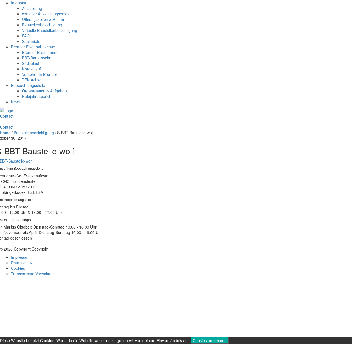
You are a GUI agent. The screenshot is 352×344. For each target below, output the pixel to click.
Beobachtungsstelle (28, 85)
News (16, 101)
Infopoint (18, 2)
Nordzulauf (31, 68)
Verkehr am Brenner (39, 74)
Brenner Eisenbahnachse (33, 46)
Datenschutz (22, 262)
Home (5, 132)
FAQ (26, 35)
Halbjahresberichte (38, 96)
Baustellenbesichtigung (42, 24)
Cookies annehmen (210, 340)
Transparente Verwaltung (33, 273)
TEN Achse (32, 79)
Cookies (18, 268)
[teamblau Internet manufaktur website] (176, 307)
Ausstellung (32, 8)
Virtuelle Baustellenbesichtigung (49, 30)
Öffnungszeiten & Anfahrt (43, 19)
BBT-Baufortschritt (38, 57)
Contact (6, 116)
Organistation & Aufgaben (44, 90)
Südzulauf (30, 63)
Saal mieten (32, 41)
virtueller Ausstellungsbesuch (47, 13)
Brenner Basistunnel (39, 52)
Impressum (21, 257)
